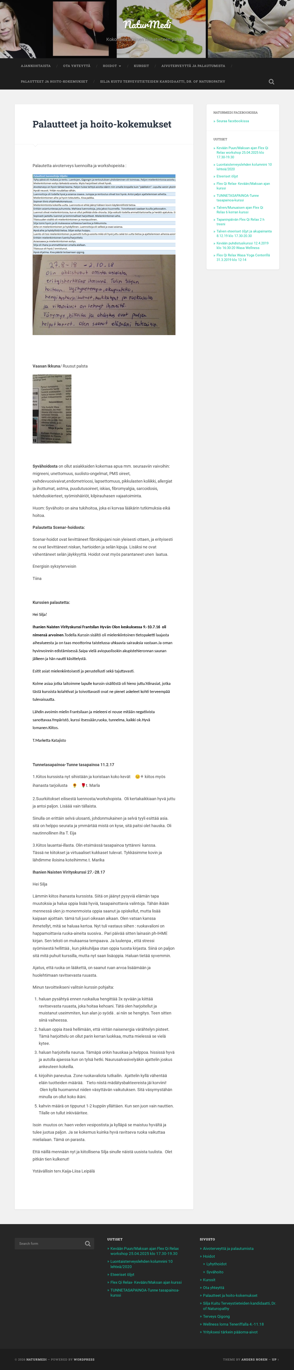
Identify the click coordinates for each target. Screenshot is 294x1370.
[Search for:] (54, 1243)
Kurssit (141, 66)
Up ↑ (275, 1359)
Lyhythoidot (216, 1264)
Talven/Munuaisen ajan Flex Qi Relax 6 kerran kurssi (240, 210)
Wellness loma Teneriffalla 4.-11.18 (233, 1324)
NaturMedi (147, 24)
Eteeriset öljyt (227, 176)
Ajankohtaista (36, 66)
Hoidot (110, 66)
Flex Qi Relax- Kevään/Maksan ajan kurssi (146, 1282)
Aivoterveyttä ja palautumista (193, 66)
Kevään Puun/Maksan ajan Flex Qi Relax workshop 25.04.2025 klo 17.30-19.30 (242, 152)
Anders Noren (254, 1359)
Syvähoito (214, 1272)
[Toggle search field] (271, 82)
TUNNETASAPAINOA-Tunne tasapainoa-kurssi (238, 198)
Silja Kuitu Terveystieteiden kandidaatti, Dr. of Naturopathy (162, 81)
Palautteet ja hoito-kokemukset (54, 81)
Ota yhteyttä (76, 66)
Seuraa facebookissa (233, 121)
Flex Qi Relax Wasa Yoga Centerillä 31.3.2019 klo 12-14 (243, 257)
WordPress (84, 1359)
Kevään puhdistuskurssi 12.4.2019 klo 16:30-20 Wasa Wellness (243, 245)
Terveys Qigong (216, 1316)
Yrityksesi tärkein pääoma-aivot (230, 1332)
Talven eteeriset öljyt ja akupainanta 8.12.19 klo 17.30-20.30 (244, 233)
